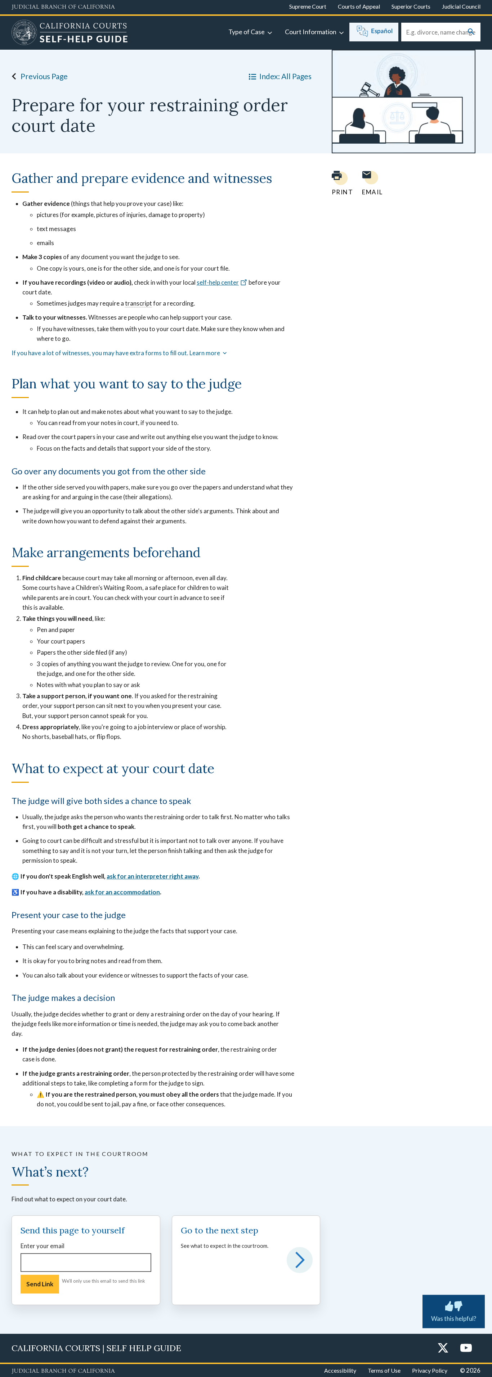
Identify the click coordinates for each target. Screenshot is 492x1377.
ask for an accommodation (122, 892)
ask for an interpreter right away (152, 876)
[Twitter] (443, 1348)
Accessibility (340, 1370)
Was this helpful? (453, 1318)
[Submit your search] (471, 32)
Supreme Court (307, 6)
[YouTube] (466, 1348)
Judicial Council (461, 6)
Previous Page (44, 76)
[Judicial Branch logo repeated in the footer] (63, 1371)
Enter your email (42, 1246)
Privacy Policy (429, 1370)
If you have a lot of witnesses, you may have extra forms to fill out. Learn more (116, 353)
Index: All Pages (285, 76)
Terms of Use (384, 1370)
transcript (138, 303)
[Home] (70, 33)
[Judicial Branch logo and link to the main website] (63, 7)
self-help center (218, 282)
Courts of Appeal (359, 6)
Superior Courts (411, 6)
